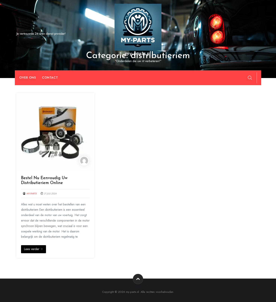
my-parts (31, 193)
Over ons (27, 77)
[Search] (250, 78)
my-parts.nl (138, 53)
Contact (50, 77)
